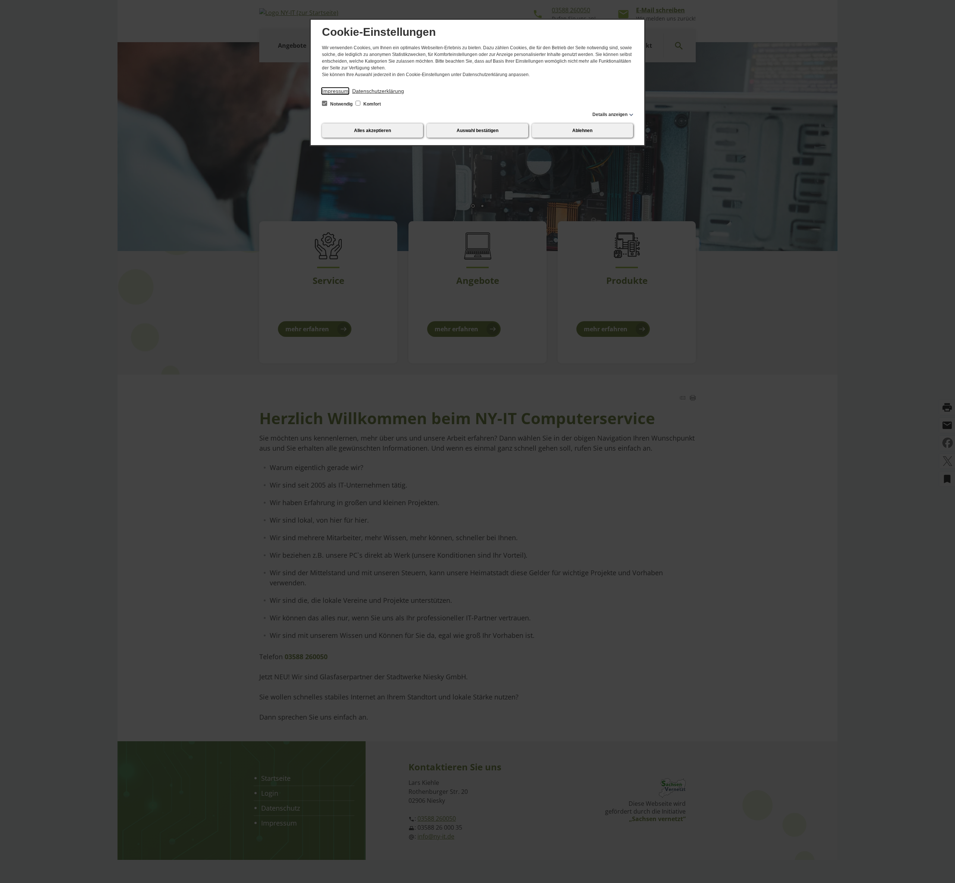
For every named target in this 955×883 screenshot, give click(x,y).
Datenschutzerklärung (378, 91)
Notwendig (341, 104)
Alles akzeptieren (372, 130)
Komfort (371, 104)
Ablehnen (582, 130)
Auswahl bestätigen (477, 130)
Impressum (335, 91)
